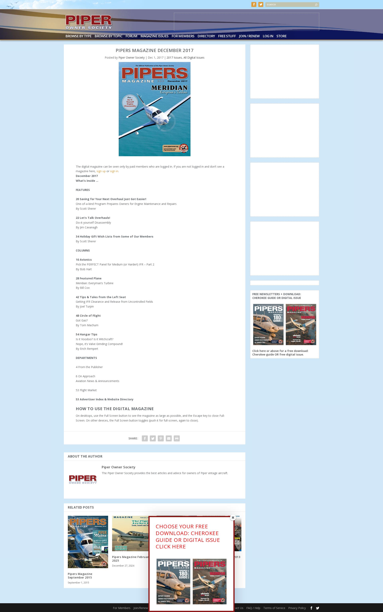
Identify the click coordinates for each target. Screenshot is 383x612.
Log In (268, 36)
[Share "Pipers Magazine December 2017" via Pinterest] (161, 438)
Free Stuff (227, 36)
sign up (101, 171)
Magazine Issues (154, 36)
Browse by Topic (108, 36)
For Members (183, 36)
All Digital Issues (194, 57)
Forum (131, 36)
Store (281, 36)
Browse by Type (78, 36)
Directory (206, 36)
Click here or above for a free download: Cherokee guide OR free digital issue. (280, 352)
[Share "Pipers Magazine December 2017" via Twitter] (153, 438)
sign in (114, 171)
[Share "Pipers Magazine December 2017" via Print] (177, 438)
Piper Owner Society (131, 57)
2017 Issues (174, 57)
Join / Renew (249, 36)
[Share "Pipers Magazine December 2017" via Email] (169, 438)
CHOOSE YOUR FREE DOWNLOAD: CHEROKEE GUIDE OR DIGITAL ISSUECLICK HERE (188, 536)
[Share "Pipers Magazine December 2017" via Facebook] (145, 438)
